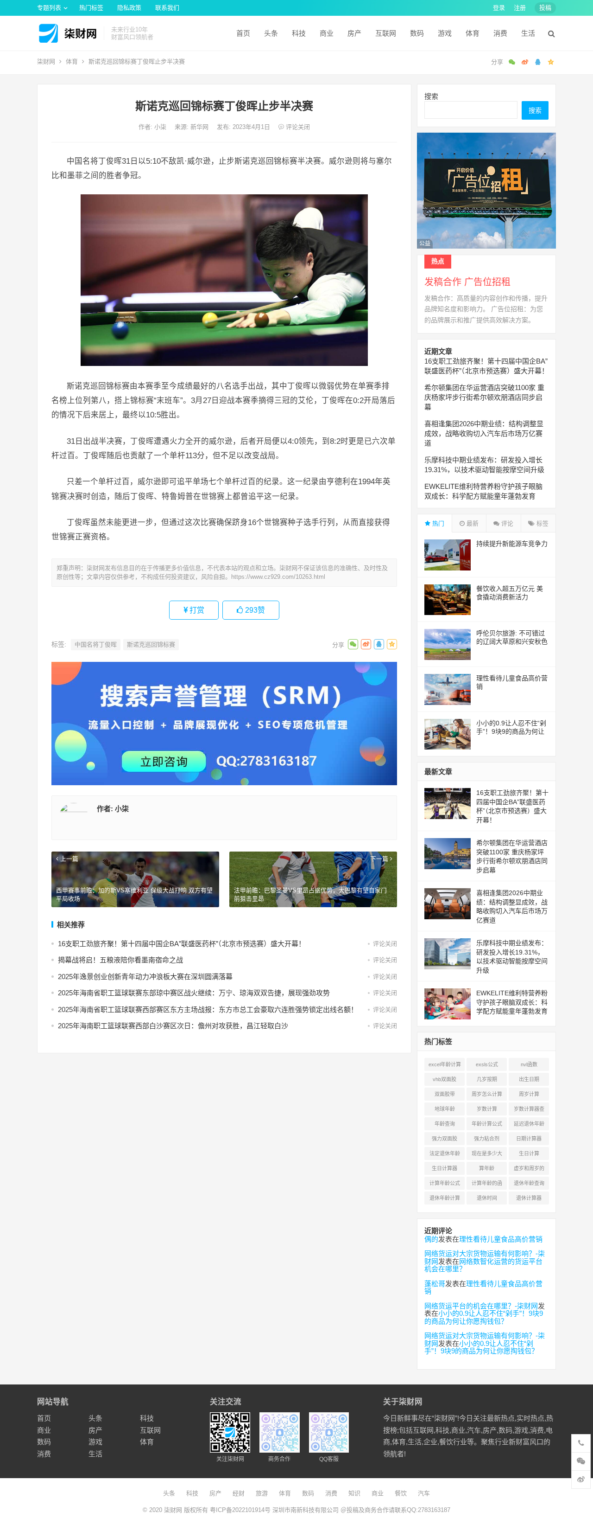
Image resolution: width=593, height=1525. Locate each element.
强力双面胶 (444, 1138)
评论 (506, 523)
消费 (500, 33)
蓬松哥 (434, 1284)
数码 (417, 33)
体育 (472, 33)
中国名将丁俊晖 (96, 644)
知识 (354, 1493)
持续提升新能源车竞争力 (512, 543)
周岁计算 (529, 1094)
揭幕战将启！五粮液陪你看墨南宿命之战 (120, 960)
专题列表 (49, 7)
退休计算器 (529, 1198)
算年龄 (486, 1168)
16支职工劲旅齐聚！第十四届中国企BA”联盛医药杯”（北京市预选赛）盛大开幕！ (181, 944)
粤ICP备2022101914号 (240, 1509)
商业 (327, 33)
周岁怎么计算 (487, 1094)
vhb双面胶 (444, 1079)
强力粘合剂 (486, 1138)
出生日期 (529, 1079)
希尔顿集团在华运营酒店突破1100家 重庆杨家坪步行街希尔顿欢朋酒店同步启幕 (484, 397)
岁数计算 (487, 1109)
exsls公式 (487, 1064)
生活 (528, 33)
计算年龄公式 (444, 1183)
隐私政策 (129, 7)
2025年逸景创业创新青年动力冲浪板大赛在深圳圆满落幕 (145, 976)
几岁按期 (487, 1079)
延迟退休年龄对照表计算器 (529, 1125)
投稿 (545, 7)
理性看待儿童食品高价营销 (501, 1239)
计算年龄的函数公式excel (487, 1185)
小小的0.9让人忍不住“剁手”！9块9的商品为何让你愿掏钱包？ (511, 731)
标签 (542, 523)
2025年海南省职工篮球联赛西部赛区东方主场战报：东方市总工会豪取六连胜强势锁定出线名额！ (208, 1009)
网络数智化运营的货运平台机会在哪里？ (483, 1265)
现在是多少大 (487, 1153)
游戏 (445, 33)
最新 (472, 523)
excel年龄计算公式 (445, 1066)
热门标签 (91, 7)
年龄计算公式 (487, 1124)
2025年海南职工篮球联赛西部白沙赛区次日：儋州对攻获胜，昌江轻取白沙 (173, 1026)
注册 (520, 7)
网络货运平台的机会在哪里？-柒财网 (481, 1306)
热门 (437, 523)
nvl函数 (529, 1064)
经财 (239, 1493)
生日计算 (529, 1153)
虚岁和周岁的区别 (529, 1170)
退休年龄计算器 (444, 1200)
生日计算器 (444, 1168)
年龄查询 (445, 1124)
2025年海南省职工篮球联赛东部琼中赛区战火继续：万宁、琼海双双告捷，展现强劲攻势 (194, 993)
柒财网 (46, 61)
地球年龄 (445, 1109)
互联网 (385, 33)
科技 (299, 33)
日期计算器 (529, 1138)
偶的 (431, 1239)
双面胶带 (445, 1094)
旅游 (262, 1493)
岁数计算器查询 (529, 1110)
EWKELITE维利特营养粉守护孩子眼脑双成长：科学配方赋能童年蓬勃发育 (512, 1002)
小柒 (161, 126)
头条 (271, 33)
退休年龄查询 (529, 1183)
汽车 (424, 1493)
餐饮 (401, 1493)
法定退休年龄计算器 (444, 1155)
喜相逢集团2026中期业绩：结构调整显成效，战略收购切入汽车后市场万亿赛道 (483, 433)
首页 (243, 33)
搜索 (431, 96)
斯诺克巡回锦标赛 (151, 644)
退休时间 (487, 1198)
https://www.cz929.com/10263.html (278, 576)
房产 (354, 33)
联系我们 (167, 7)
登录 (499, 7)
